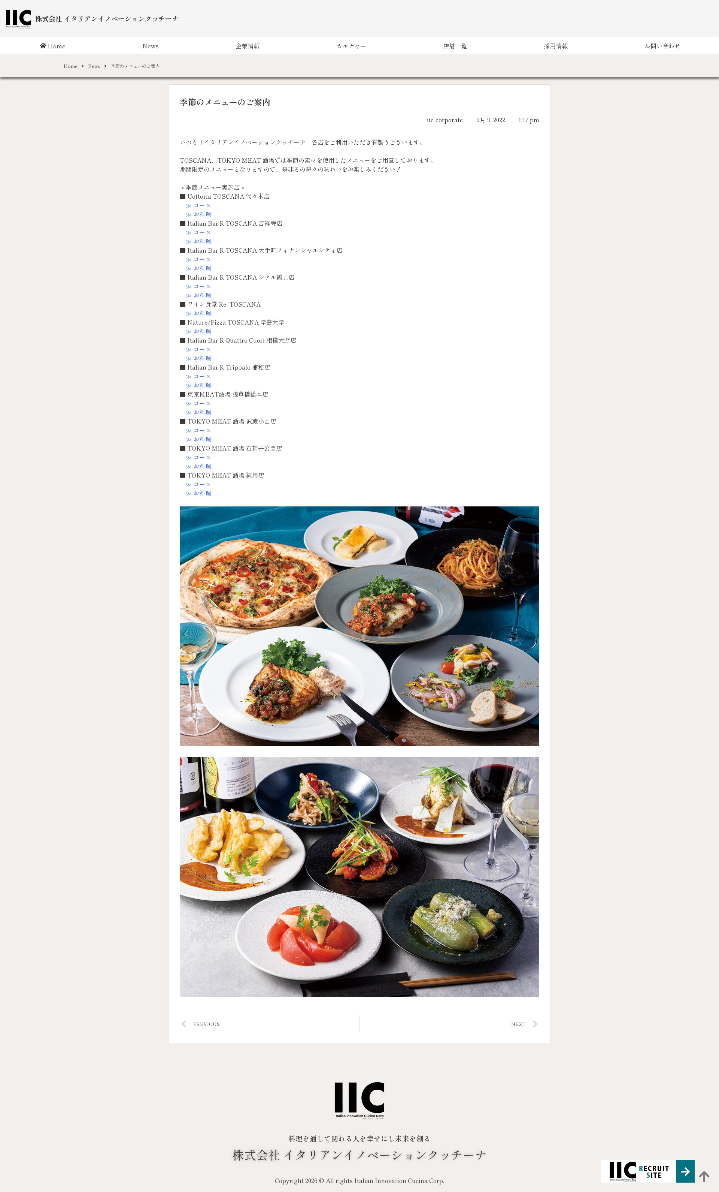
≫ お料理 (198, 214)
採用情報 (556, 45)
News (150, 45)
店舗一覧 (455, 45)
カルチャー (351, 45)
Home (57, 45)
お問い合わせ (662, 45)
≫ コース (198, 205)
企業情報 (248, 45)
